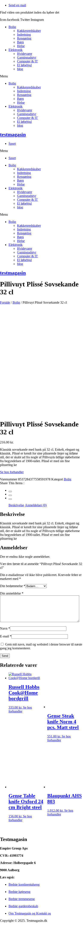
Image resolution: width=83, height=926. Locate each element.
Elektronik (16, 50)
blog (20, 69)
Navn (5, 628)
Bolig (12, 27)
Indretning (24, 34)
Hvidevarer (24, 53)
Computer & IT (27, 61)
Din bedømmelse (12, 586)
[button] (41, 76)
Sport (12, 143)
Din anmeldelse (11, 593)
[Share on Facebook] (10, 491)
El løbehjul (24, 65)
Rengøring (24, 38)
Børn (20, 42)
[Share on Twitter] (10, 495)
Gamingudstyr (26, 57)
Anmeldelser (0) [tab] (36, 505)
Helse (21, 46)
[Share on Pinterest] (10, 499)
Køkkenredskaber (29, 31)
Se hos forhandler (12, 472)
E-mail (5, 636)
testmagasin (13, 134)
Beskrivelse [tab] (16, 505)
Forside (5, 302)
